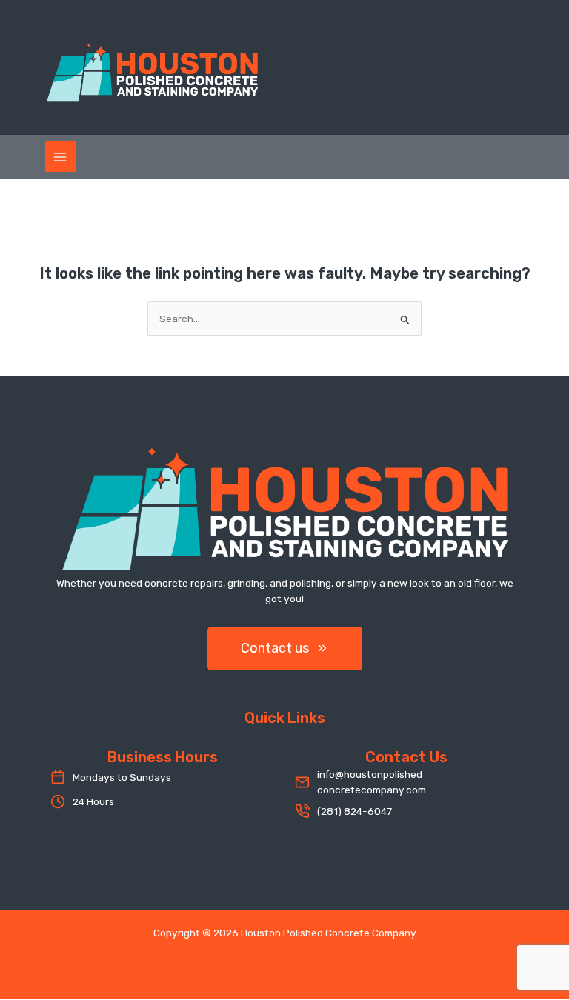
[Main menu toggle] (60, 156)
